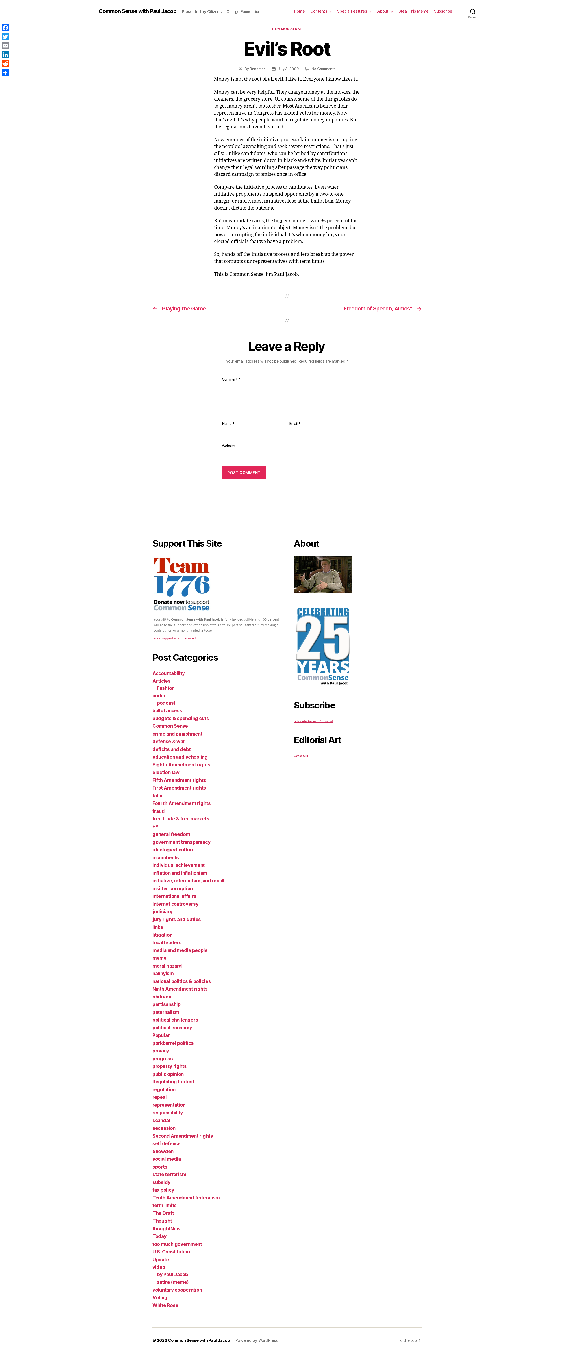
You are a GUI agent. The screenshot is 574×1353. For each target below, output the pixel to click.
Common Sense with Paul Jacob (137, 11)
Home (299, 11)
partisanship (166, 1004)
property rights (169, 1066)
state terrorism (169, 1174)
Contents (318, 11)
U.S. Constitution (171, 1252)
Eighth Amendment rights (181, 765)
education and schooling (180, 757)
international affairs (174, 896)
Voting (159, 1297)
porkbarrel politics (173, 1043)
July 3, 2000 (288, 69)
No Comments (323, 69)
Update (160, 1259)
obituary (161, 997)
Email (294, 424)
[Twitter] (5, 36)
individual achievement (178, 865)
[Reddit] (5, 63)
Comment (231, 379)
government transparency (181, 842)
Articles (161, 681)
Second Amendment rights (182, 1136)
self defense (166, 1143)
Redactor (257, 69)
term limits (164, 1205)
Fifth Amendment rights (179, 780)
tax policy (163, 1190)
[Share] (5, 72)
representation (168, 1105)
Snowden (163, 1151)
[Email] (5, 45)
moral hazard (167, 966)
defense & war (168, 741)
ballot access (167, 710)
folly (157, 796)
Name (228, 424)
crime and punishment (177, 734)
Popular (161, 1035)
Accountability (168, 673)
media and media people (180, 950)
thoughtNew (166, 1229)
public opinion (168, 1074)
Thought (162, 1221)
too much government (177, 1244)
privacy (160, 1051)
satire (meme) (173, 1282)
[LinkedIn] (5, 54)
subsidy (161, 1182)
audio (158, 696)
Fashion (165, 688)
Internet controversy (175, 904)
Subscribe (443, 11)
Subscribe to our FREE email (313, 721)
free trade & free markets (180, 819)
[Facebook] (5, 27)
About (382, 11)
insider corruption (172, 888)
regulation (163, 1089)
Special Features (352, 11)
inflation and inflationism (179, 873)
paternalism (165, 1012)
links (157, 927)
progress (162, 1058)
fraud (158, 811)
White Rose (165, 1305)
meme (159, 958)
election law (166, 772)
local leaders (167, 942)
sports (159, 1167)
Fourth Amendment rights (181, 803)
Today (159, 1236)
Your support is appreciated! (175, 638)
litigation (162, 935)
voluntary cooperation (177, 1290)
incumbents (165, 857)
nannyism (163, 973)
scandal (161, 1120)
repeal (159, 1097)
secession (164, 1128)
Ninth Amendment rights (180, 989)
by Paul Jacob (172, 1274)
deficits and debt (171, 749)
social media (166, 1159)
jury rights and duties (176, 919)
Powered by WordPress (256, 1340)
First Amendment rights (179, 788)
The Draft (163, 1213)
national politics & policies (181, 981)
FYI (156, 826)
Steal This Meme (413, 11)
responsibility (167, 1112)
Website (228, 446)
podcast (166, 703)
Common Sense (287, 29)
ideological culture (173, 850)
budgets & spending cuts (180, 718)
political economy (172, 1027)
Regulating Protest (173, 1082)
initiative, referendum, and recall (188, 880)
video (158, 1267)
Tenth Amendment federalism (186, 1198)
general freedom (171, 834)
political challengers (175, 1020)
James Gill (301, 756)
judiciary (162, 911)
